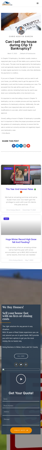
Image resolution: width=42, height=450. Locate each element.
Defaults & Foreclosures (27, 53)
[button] (13, 146)
